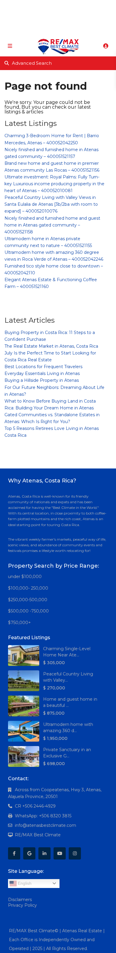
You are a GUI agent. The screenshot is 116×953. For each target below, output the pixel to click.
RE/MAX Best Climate (38, 835)
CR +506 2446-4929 (35, 806)
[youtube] (68, 6)
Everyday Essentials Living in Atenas (42, 373)
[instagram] (80, 6)
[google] (43, 6)
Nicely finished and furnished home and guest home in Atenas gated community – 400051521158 (52, 225)
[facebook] (31, 6)
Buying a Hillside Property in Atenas (41, 380)
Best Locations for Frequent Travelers (43, 366)
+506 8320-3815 (49, 29)
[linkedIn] (56, 6)
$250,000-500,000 (27, 599)
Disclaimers (20, 899)
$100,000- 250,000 (28, 588)
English (24, 883)
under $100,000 (25, 576)
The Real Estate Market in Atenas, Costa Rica (51, 346)
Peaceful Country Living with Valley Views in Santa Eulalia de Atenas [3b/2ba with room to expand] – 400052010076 (51, 204)
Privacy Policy (22, 905)
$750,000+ (19, 622)
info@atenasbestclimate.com (45, 825)
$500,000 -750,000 (28, 611)
